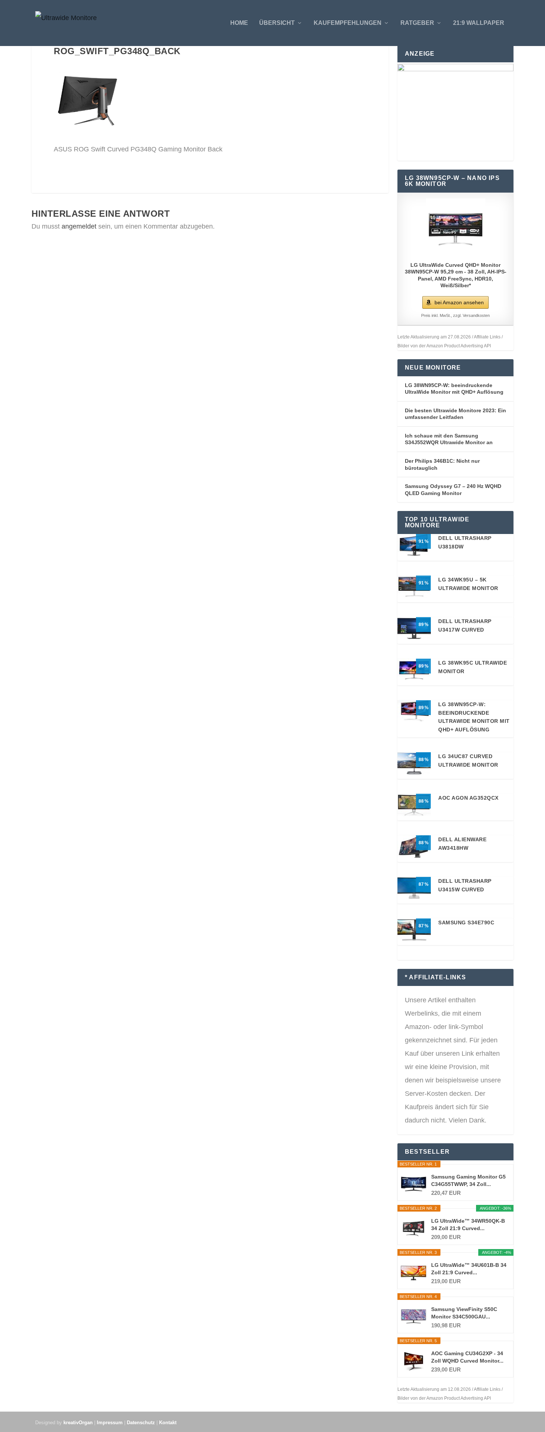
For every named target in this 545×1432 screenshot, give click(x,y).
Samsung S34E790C (466, 922)
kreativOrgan (78, 1422)
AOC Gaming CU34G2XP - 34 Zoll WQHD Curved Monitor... (467, 1357)
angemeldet (79, 226)
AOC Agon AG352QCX (468, 798)
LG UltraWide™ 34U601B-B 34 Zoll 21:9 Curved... (468, 1268)
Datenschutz (141, 1422)
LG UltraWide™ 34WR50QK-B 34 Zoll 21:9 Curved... (468, 1224)
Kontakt (167, 1422)
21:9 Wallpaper (478, 23)
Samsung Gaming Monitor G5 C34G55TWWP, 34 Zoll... (468, 1180)
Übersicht (277, 23)
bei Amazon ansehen (459, 302)
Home (239, 23)
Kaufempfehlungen (348, 23)
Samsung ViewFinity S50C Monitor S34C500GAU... (464, 1313)
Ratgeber (417, 23)
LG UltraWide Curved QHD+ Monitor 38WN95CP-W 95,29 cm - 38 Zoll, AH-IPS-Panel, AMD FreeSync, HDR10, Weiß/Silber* (455, 275)
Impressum (110, 1422)
